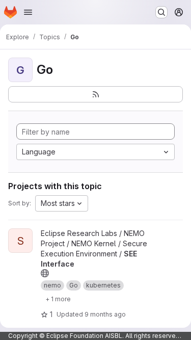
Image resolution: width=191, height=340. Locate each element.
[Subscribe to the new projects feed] (95, 94)
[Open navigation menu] (28, 12)
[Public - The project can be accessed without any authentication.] (45, 273)
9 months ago (105, 314)
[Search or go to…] (161, 12)
